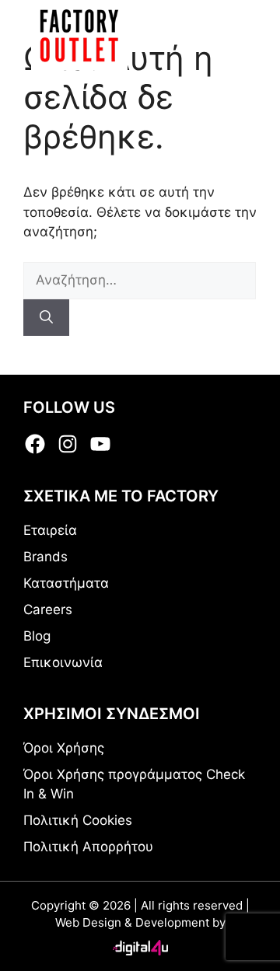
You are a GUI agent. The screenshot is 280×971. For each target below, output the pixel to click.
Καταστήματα (66, 583)
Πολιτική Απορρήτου (88, 846)
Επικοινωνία (63, 662)
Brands (45, 556)
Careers (47, 609)
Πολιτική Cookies (77, 820)
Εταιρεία (50, 530)
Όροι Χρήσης (63, 748)
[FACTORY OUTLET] (79, 35)
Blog (37, 636)
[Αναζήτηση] (46, 318)
